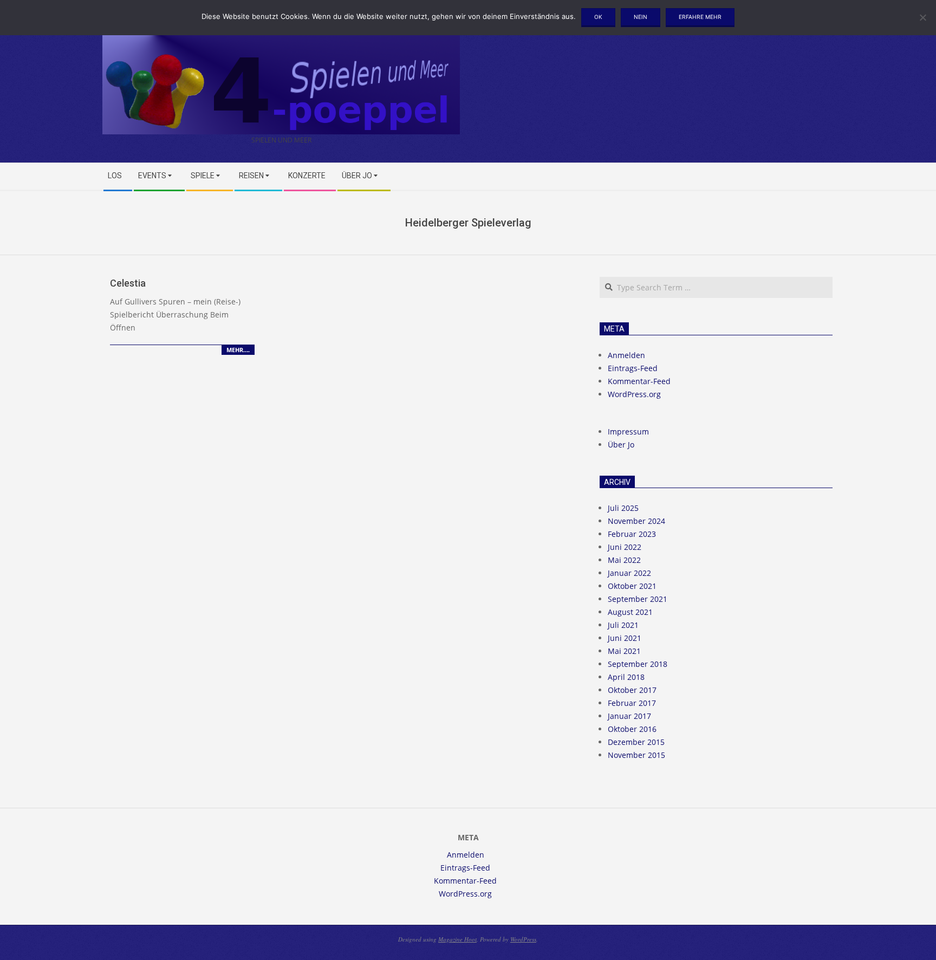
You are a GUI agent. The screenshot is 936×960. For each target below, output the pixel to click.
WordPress (523, 939)
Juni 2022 (624, 547)
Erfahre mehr (700, 17)
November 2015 (636, 755)
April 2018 (626, 677)
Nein (640, 17)
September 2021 (637, 599)
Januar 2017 (629, 716)
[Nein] (922, 17)
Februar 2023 (632, 534)
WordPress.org (634, 394)
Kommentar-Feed (639, 381)
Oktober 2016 (632, 729)
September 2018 (637, 664)
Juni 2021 (624, 638)
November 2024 (636, 521)
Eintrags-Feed (633, 368)
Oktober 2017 (632, 690)
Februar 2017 (632, 703)
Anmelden (626, 355)
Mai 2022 (624, 560)
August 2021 (630, 612)
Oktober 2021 (632, 586)
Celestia (128, 283)
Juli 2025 (623, 508)
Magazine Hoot (457, 939)
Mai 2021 (624, 651)
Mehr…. (238, 350)
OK (598, 17)
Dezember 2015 (636, 742)
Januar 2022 (629, 573)
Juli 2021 (623, 625)
